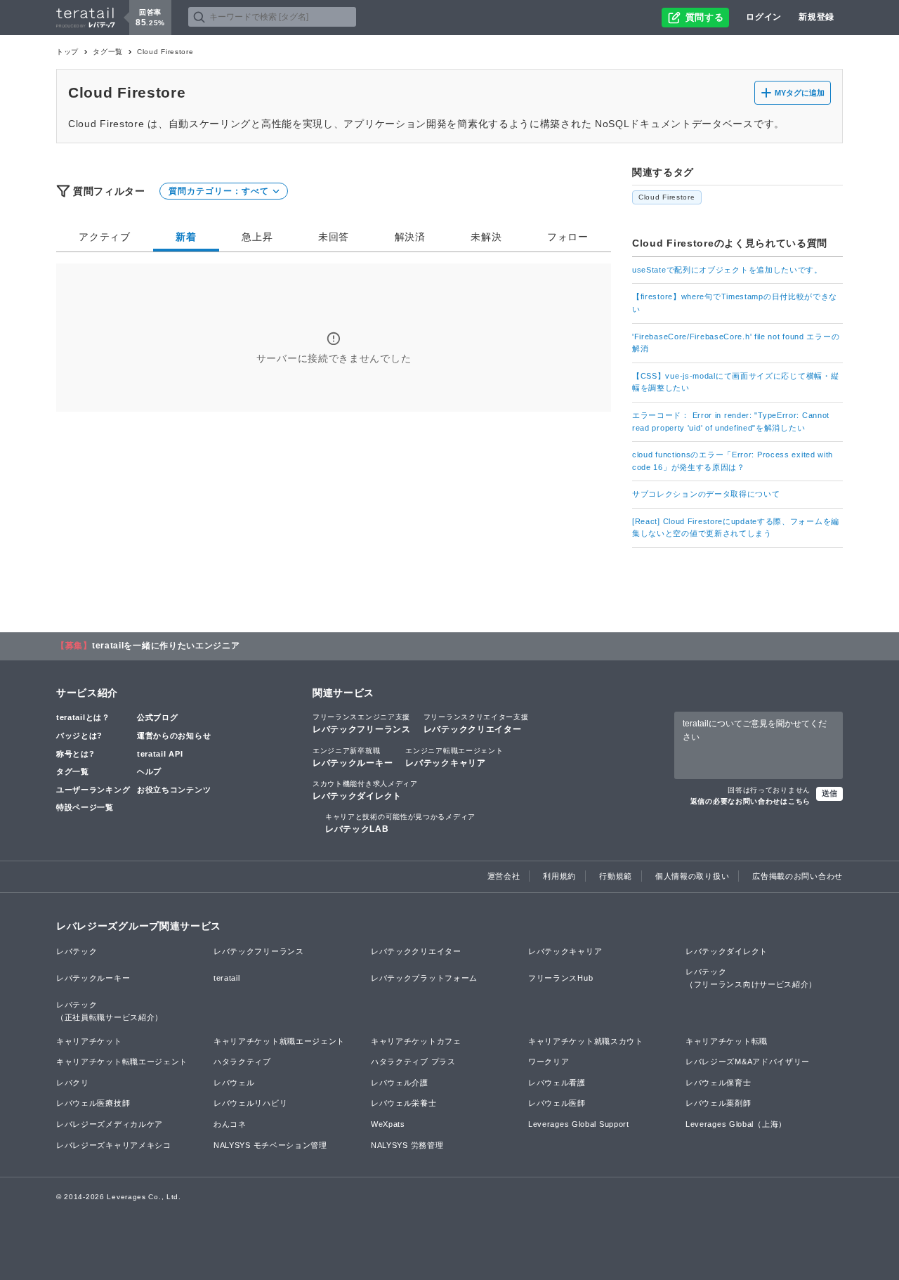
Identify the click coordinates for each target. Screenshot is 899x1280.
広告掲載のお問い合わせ (797, 876)
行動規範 (615, 876)
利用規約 (559, 876)
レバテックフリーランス (362, 723)
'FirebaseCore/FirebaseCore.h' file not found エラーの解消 (735, 342)
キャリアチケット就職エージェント (279, 1041)
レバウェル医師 (557, 1103)
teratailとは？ (83, 717)
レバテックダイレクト (365, 790)
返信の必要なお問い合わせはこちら (750, 801)
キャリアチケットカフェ (416, 1041)
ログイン (764, 17)
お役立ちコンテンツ (174, 789)
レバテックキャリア (454, 757)
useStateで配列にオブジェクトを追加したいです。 (727, 270)
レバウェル (234, 1082)
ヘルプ (149, 771)
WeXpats (388, 1124)
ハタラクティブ (242, 1061)
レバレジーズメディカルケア (109, 1124)
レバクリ (72, 1082)
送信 (829, 793)
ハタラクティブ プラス (413, 1061)
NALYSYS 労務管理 (407, 1145)
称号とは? (75, 754)
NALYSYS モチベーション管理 (270, 1145)
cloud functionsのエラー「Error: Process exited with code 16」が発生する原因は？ (732, 460)
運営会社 (503, 876)
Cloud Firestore (666, 197)
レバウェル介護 (399, 1082)
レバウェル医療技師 (93, 1103)
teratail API (160, 754)
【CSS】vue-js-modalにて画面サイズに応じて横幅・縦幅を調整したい (735, 382)
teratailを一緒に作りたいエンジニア (166, 646)
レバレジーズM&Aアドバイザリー (747, 1061)
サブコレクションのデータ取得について (706, 494)
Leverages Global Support (578, 1124)
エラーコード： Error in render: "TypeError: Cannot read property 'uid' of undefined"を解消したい (730, 421)
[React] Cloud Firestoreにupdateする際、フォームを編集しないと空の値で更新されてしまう (735, 527)
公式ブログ (157, 717)
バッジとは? (79, 735)
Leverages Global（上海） (736, 1124)
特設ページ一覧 (85, 807)
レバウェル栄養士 (404, 1103)
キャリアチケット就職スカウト (585, 1041)
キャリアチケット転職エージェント (122, 1061)
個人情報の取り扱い (692, 876)
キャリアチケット (89, 1041)
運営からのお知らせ (174, 735)
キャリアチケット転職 (726, 1041)
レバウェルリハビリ (250, 1103)
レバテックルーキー (353, 757)
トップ (67, 51)
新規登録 (816, 17)
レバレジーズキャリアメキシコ (113, 1145)
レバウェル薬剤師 (718, 1103)
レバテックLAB (400, 823)
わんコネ (230, 1124)
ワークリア (549, 1061)
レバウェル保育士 (718, 1082)
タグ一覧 (108, 51)
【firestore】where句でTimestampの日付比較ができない (734, 302)
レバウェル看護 (557, 1082)
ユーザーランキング (93, 789)
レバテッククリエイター (476, 723)
